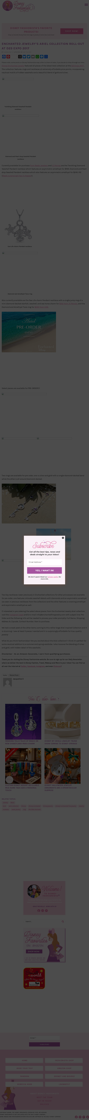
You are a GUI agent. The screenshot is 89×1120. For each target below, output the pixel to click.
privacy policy (53, 577)
